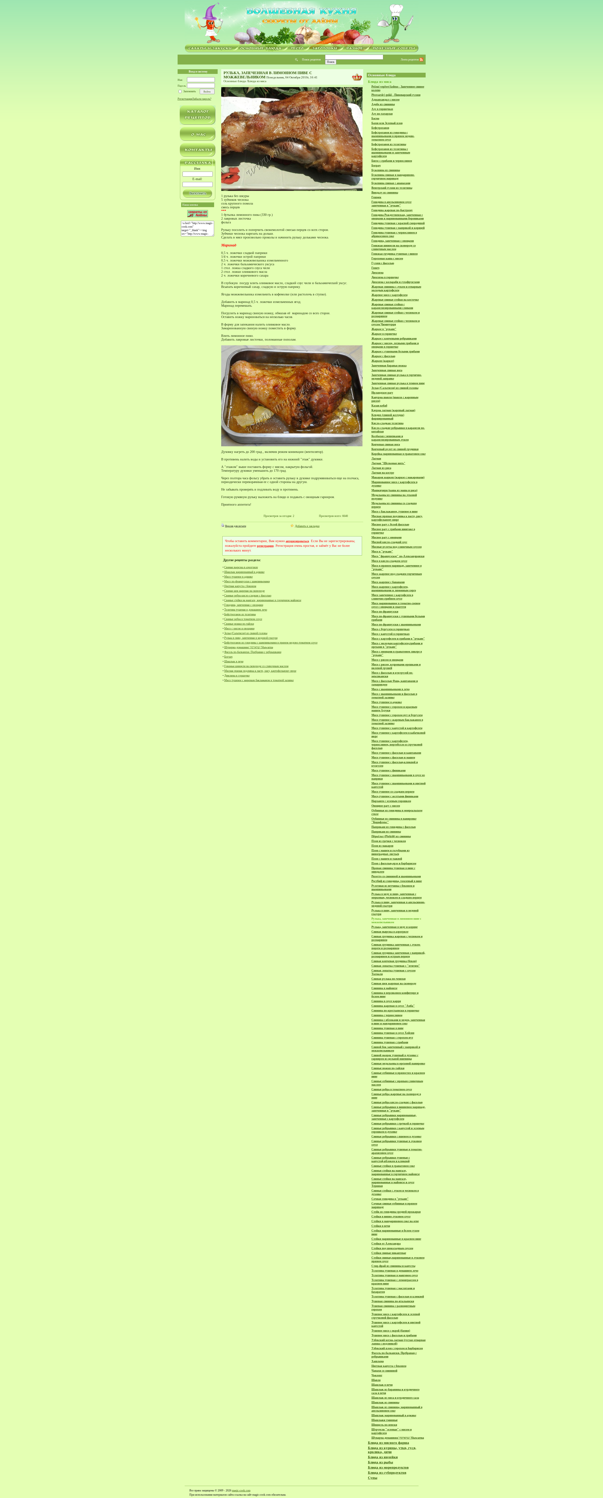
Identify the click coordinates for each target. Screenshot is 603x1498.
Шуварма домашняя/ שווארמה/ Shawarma (248, 647)
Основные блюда (235, 81)
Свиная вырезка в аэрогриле (241, 567)
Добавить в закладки (307, 526)
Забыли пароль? (202, 99)
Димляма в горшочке (237, 675)
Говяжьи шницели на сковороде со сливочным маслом (256, 666)
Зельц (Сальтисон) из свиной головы (245, 633)
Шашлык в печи (233, 661)
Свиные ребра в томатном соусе (243, 619)
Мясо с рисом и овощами (239, 628)
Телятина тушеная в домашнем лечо (245, 609)
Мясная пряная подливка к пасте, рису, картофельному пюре (260, 670)
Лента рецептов (410, 59)
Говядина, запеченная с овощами (243, 605)
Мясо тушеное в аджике (238, 576)
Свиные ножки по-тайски (239, 623)
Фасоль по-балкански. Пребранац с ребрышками (252, 652)
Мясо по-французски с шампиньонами (247, 581)
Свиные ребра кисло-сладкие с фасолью (247, 595)
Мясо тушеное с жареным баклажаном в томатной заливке (259, 680)
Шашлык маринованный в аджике (244, 572)
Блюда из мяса (257, 81)
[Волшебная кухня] (301, 22)
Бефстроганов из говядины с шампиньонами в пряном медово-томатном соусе (271, 642)
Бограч (228, 656)
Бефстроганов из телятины (240, 614)
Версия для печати (235, 525)
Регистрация (185, 99)
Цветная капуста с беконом (240, 586)
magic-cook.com (241, 1490)
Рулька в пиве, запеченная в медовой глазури (250, 638)
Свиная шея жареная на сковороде (244, 590)
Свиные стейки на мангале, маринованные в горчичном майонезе (262, 600)
